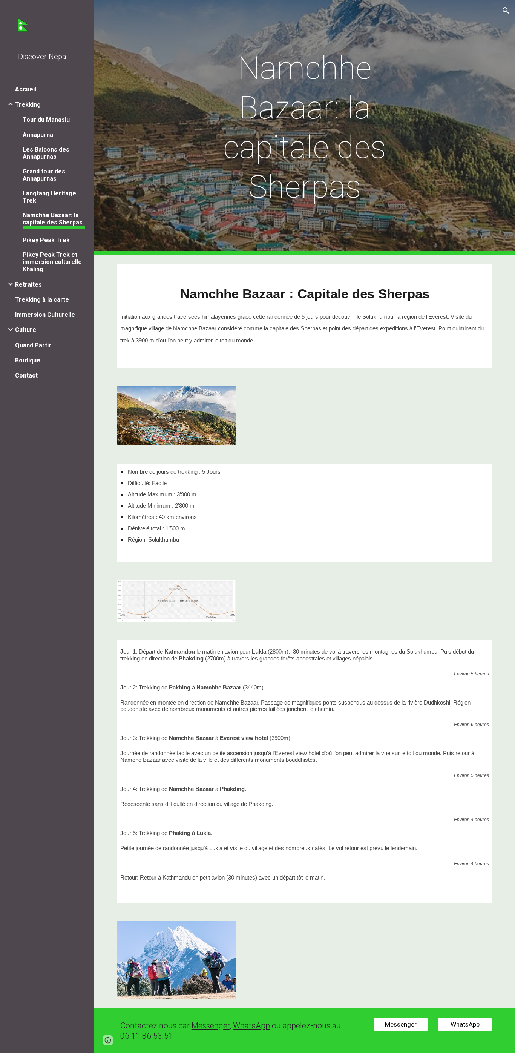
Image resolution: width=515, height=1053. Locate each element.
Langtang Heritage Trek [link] (49, 197)
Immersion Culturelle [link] (45, 314)
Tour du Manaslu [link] (46, 119)
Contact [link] (26, 375)
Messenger (211, 1025)
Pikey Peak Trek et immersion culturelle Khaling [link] (52, 262)
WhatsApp (251, 1025)
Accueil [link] (25, 89)
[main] (304, 127)
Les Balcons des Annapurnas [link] (46, 153)
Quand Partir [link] (33, 345)
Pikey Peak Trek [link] (46, 240)
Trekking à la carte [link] (42, 299)
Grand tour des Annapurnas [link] (44, 175)
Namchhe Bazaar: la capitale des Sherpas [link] (53, 219)
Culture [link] (25, 329)
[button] (506, 11)
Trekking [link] (28, 104)
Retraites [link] (28, 284)
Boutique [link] (27, 360)
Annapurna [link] (38, 134)
